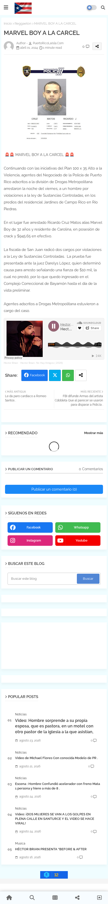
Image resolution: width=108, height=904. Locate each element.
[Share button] (81, 375)
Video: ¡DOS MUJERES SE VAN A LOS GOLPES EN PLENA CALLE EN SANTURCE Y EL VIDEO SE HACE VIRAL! (54, 818)
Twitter (55, 375)
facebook (34, 527)
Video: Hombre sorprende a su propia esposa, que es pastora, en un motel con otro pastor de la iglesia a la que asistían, (54, 726)
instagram (34, 540)
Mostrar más (93, 433)
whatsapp (81, 527)
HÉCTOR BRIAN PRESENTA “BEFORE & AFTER (51, 849)
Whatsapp (68, 375)
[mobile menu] (6, 7)
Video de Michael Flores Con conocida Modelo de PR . (56, 758)
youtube (81, 540)
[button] (103, 8)
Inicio (8, 23)
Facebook (37, 375)
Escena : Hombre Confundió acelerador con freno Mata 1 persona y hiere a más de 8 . (57, 786)
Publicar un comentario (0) (54, 489)
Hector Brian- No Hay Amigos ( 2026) (41, 362)
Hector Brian (11, 362)
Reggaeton (23, 23)
